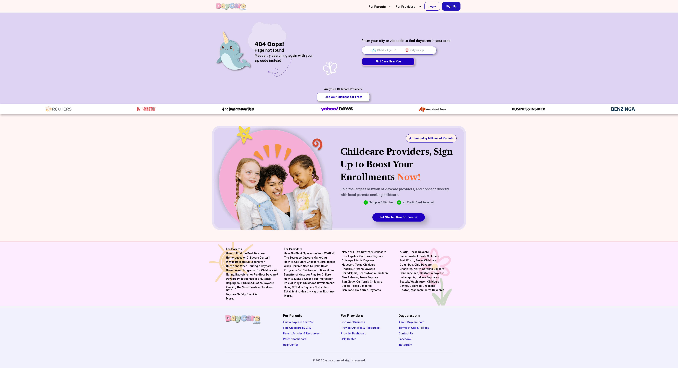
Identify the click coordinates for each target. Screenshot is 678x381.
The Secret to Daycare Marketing (305, 257)
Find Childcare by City (297, 327)
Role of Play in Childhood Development (309, 283)
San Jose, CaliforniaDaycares (361, 290)
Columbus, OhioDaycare (416, 264)
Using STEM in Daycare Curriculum (306, 287)
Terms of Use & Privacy (414, 327)
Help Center (290, 344)
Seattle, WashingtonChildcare (419, 281)
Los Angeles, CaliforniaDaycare (362, 256)
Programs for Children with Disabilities (309, 270)
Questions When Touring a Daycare (248, 266)
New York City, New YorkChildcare (364, 252)
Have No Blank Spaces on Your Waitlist (309, 253)
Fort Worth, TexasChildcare (418, 260)
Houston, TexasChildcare (358, 264)
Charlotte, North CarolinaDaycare (422, 269)
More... (230, 298)
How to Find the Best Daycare (245, 253)
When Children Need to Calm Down (306, 266)
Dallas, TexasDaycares (357, 286)
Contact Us (406, 333)
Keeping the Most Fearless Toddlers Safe (249, 289)
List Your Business (353, 322)
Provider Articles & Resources (360, 327)
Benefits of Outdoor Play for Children (308, 274)
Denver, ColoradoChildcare (417, 286)
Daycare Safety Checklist (242, 294)
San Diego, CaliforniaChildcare (362, 281)
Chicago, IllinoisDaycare (358, 260)
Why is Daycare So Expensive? (245, 262)
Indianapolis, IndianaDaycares (419, 277)
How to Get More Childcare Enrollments (309, 262)
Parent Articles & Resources (301, 333)
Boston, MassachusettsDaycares (422, 290)
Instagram (405, 344)
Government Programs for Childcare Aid (252, 270)
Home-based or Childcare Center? (248, 257)
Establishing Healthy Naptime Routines (309, 291)
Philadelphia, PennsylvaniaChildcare (365, 273)
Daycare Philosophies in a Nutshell (248, 278)
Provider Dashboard (353, 333)
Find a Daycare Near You (298, 322)
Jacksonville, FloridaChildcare (419, 256)
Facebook (405, 339)
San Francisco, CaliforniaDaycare (422, 273)
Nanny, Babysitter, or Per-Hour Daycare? (252, 274)
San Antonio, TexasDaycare (360, 277)
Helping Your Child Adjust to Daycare (250, 283)
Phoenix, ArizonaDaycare (358, 269)
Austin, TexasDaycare (414, 252)
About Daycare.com (411, 322)
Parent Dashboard (295, 339)
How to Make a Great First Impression (308, 278)
